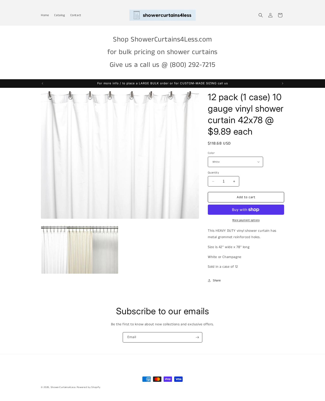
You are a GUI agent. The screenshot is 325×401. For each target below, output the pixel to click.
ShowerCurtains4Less (63, 387)
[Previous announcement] (42, 83)
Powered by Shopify (88, 387)
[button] (261, 15)
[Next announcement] (282, 83)
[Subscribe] (197, 337)
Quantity (213, 173)
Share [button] (217, 280)
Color (211, 153)
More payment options (246, 220)
